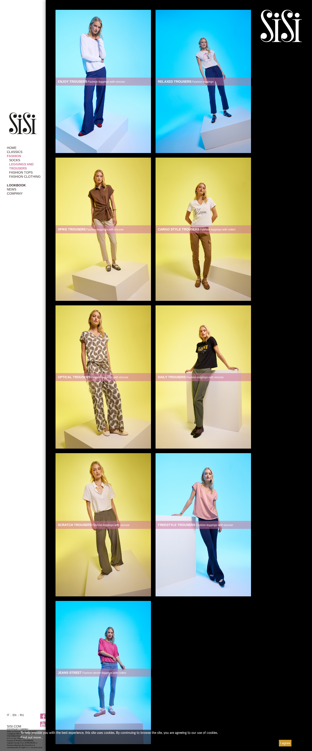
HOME (11, 148)
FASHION (14, 156)
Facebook (43, 716)
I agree (285, 743)
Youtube (43, 724)
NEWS (11, 189)
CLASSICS (14, 152)
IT (8, 715)
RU (22, 715)
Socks (14, 160)
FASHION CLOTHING (25, 176)
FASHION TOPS (21, 172)
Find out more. (31, 737)
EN (14, 715)
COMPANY (15, 193)
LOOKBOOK (16, 185)
